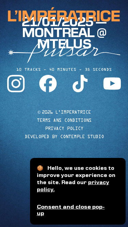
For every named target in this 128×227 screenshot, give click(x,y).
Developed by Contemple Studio (64, 136)
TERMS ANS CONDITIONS (64, 120)
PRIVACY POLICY (64, 128)
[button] (78, 210)
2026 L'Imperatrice (64, 112)
